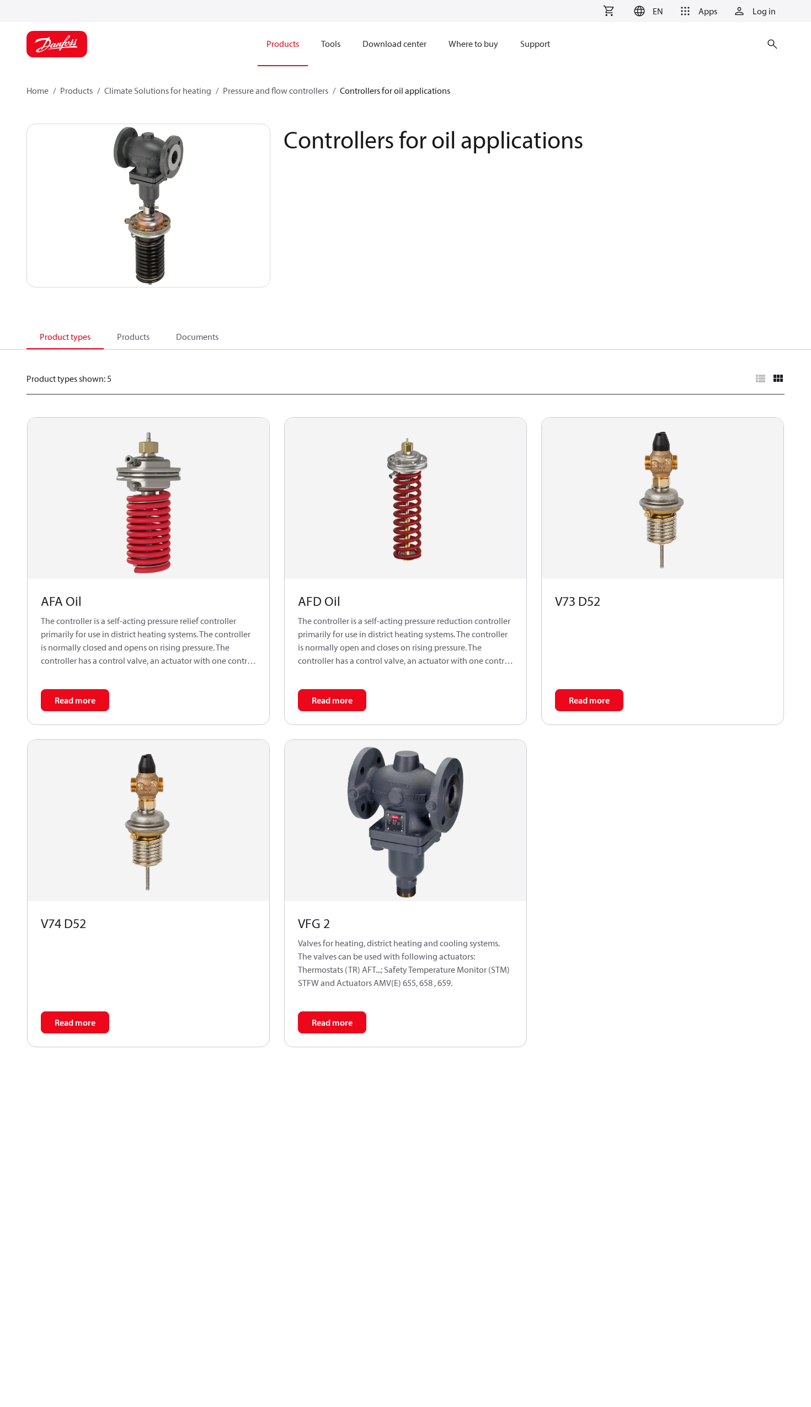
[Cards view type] (778, 378)
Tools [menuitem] (330, 43)
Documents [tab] (197, 336)
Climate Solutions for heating (157, 90)
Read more (75, 700)
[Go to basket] (608, 11)
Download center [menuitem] (394, 43)
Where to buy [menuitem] (473, 43)
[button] (647, 11)
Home (37, 90)
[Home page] (56, 44)
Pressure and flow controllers (275, 90)
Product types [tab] (65, 336)
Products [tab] (133, 336)
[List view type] (760, 378)
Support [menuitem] (535, 43)
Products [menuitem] (282, 43)
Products (76, 90)
